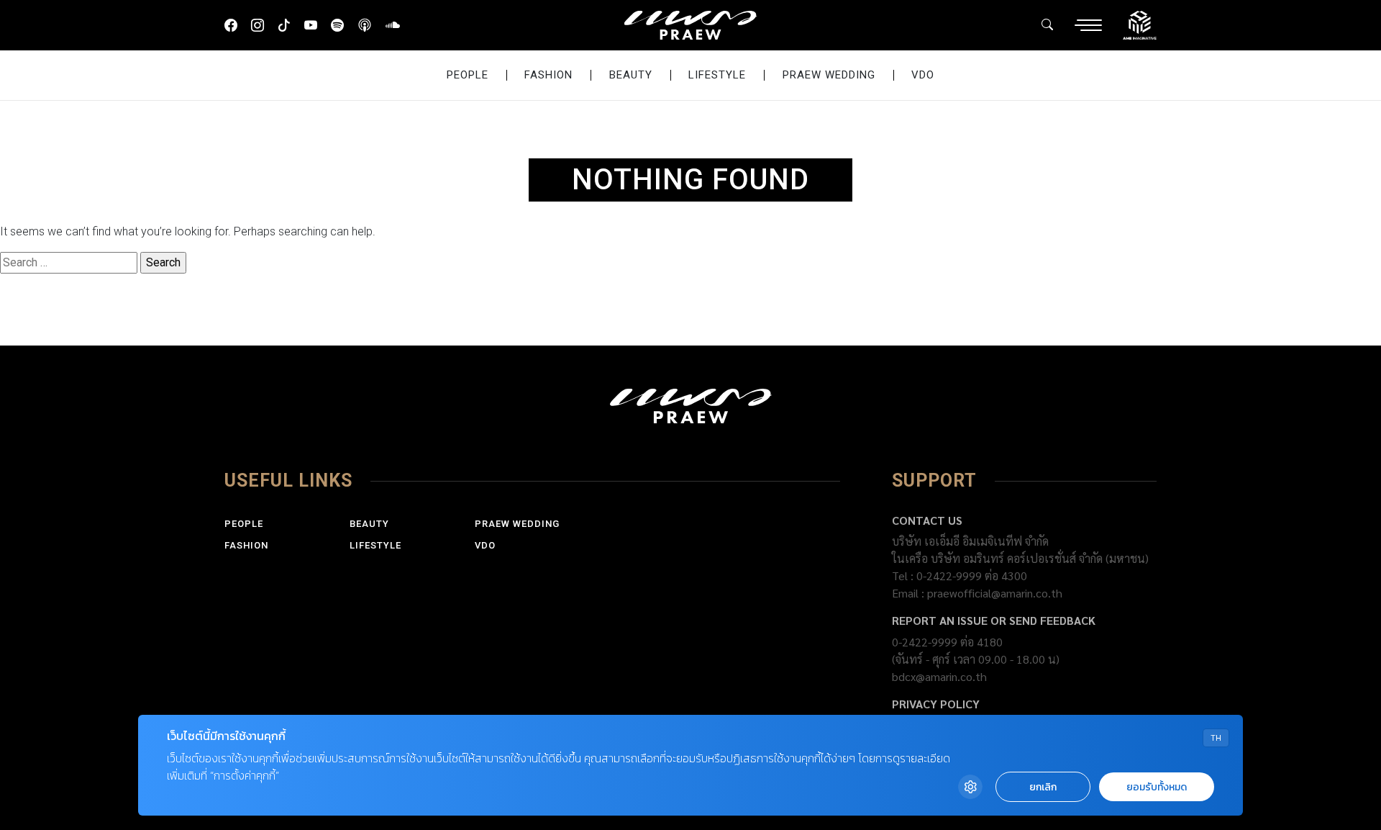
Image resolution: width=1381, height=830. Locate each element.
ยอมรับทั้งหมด (1156, 787)
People (467, 74)
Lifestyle (717, 74)
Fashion (548, 74)
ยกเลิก (1043, 787)
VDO (922, 74)
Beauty (630, 74)
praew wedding (829, 74)
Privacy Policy (936, 703)
